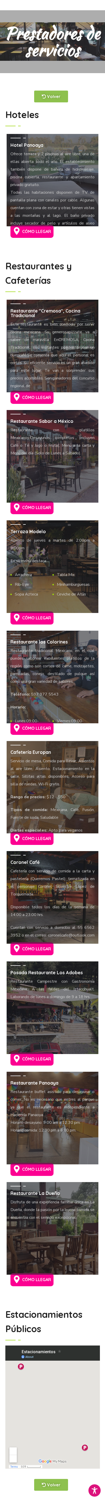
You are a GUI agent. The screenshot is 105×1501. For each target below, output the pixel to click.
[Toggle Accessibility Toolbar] (94, 1490)
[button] (32, 231)
